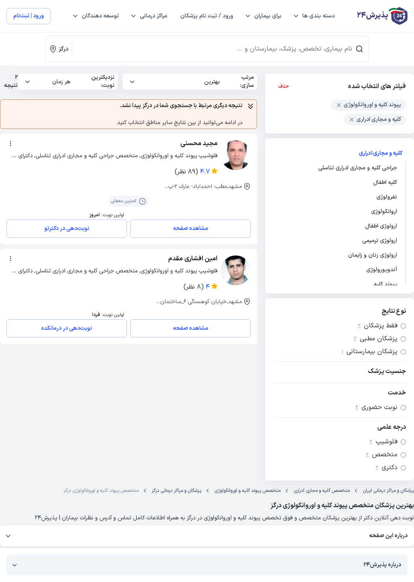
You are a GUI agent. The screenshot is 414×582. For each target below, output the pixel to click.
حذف (283, 86)
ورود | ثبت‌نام (28, 16)
